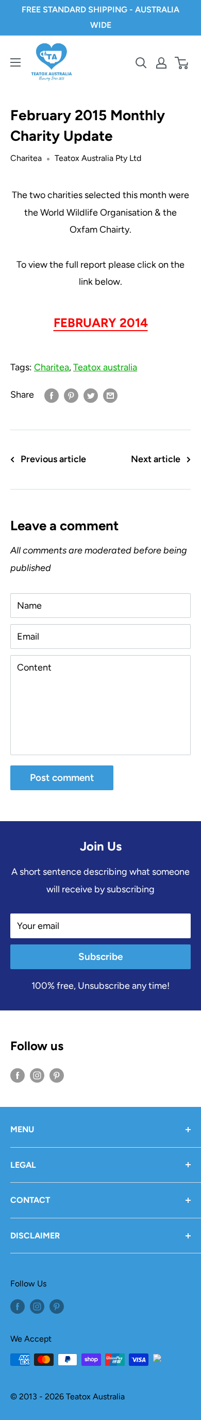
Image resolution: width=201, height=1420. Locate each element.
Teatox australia (105, 367)
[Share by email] (110, 395)
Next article (155, 459)
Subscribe (100, 956)
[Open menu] (15, 62)
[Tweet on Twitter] (90, 395)
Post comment (62, 778)
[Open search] (141, 63)
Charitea (26, 158)
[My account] (161, 63)
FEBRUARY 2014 (101, 322)
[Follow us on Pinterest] (56, 1075)
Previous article (53, 459)
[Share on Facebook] (51, 395)
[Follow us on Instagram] (37, 1075)
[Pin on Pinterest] (71, 395)
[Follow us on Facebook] (17, 1075)
